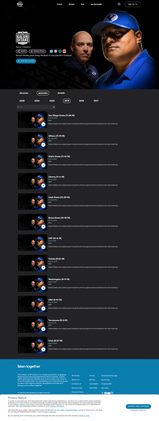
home (59, 4)
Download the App (109, 376)
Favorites (93, 388)
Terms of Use (77, 388)
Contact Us (76, 384)
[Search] (119, 4)
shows (71, 4)
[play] (43, 124)
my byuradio (96, 4)
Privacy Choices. (57, 406)
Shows (92, 380)
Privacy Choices (49, 412)
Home (92, 376)
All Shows (76, 376)
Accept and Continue (138, 406)
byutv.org (105, 380)
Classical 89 (106, 384)
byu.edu (104, 388)
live (82, 4)
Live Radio (93, 384)
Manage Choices (138, 410)
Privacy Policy (77, 392)
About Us (75, 380)
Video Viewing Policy (69, 410)
